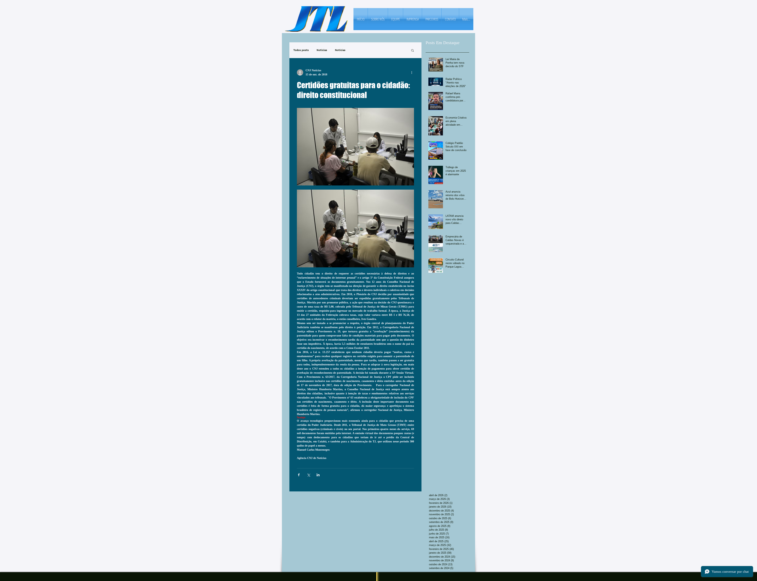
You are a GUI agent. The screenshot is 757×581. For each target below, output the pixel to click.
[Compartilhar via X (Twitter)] (308, 475)
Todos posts (301, 50)
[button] (412, 50)
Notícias (322, 50)
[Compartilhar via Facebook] (299, 475)
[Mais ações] (411, 72)
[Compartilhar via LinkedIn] (318, 475)
